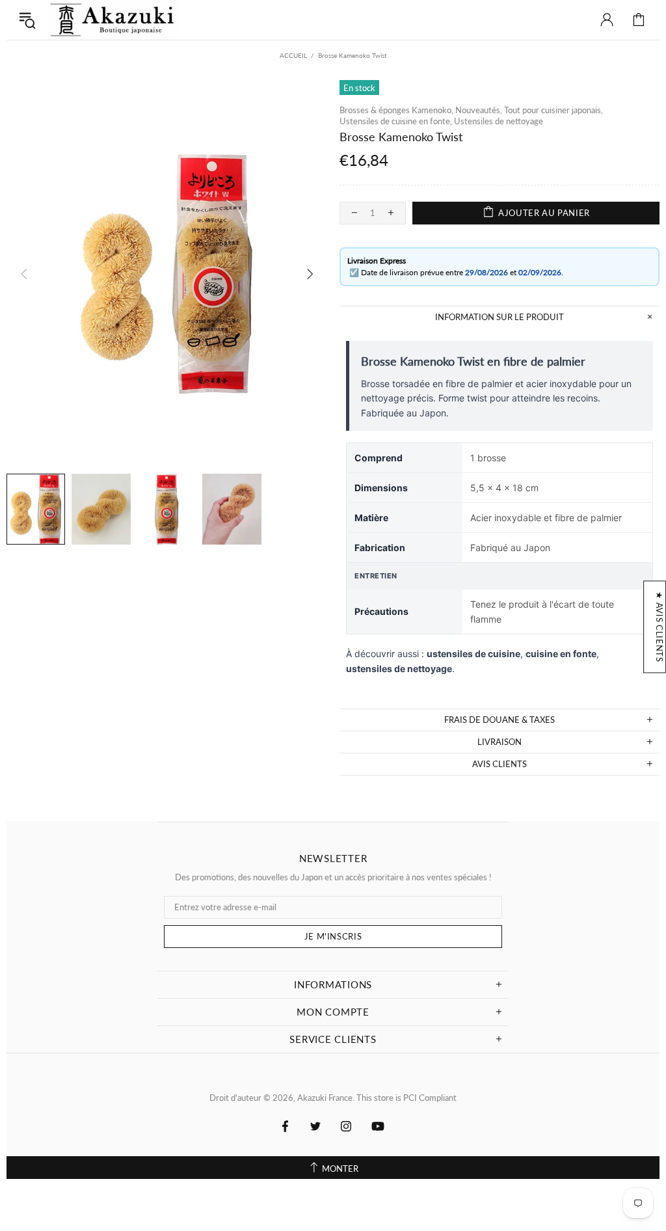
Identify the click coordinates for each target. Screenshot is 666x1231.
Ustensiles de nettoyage (498, 121)
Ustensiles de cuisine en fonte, (396, 121)
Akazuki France (113, 20)
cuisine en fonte (561, 653)
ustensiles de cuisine (473, 653)
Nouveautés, (478, 110)
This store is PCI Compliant (406, 1097)
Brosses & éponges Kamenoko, (396, 110)
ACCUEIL (293, 55)
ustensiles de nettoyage (399, 668)
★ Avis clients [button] (659, 626)
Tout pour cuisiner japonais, (553, 110)
